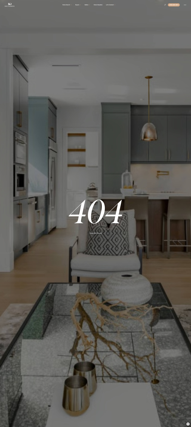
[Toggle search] (165, 5)
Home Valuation (98, 5)
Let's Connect (110, 5)
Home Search (66, 5)
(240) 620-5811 (174, 5)
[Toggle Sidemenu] (185, 5)
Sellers (86, 5)
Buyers (77, 5)
